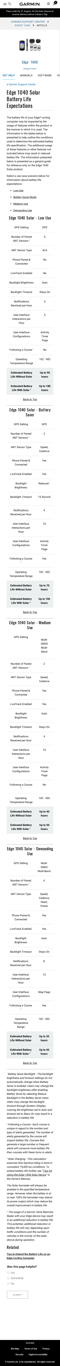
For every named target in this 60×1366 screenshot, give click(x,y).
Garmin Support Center (28, 21)
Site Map (15, 1348)
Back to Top (30, 399)
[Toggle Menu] (2, 3)
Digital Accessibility (38, 1354)
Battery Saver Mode (24, 197)
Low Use (18, 190)
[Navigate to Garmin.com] (30, 4)
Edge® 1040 (22, 25)
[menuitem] (9, 4)
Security (19, 1354)
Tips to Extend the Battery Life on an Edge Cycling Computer (28, 1256)
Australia (30, 1343)
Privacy (46, 1348)
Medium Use (20, 203)
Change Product (29, 69)
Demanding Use (22, 210)
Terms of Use (30, 1348)
